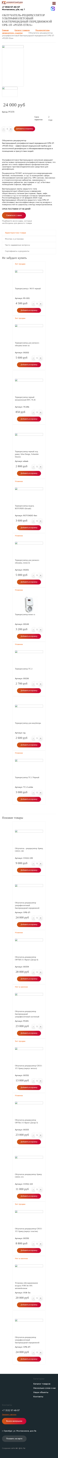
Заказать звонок (9, 1414)
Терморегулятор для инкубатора (28, 723)
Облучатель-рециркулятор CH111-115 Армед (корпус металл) (28, 1067)
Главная (5, 30)
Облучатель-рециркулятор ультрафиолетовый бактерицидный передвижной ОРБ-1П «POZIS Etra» (27, 906)
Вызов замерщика (14, 1421)
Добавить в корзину (24, 129)
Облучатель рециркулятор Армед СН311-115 (28, 1175)
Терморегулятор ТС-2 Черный (27, 777)
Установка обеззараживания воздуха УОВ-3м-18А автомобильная (26, 1285)
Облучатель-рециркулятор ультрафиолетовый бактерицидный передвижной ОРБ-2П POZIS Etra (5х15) (27, 1340)
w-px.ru (20, 1448)
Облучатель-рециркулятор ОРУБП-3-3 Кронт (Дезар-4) (26, 958)
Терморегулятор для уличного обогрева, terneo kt (27, 561)
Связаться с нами (14, 215)
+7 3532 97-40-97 (11, 1410)
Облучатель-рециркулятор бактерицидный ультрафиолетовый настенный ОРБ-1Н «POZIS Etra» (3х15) (27, 1014)
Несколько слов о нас (44, 1388)
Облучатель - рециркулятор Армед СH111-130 (29, 849)
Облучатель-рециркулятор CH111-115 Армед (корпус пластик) (28, 1230)
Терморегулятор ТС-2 (23, 669)
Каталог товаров (22, 30)
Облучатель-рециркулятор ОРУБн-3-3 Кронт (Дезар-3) (26, 1121)
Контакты (38, 1396)
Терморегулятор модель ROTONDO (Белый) (24, 507)
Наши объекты (40, 1392)
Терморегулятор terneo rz (25, 614)
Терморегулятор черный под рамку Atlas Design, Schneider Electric (27, 454)
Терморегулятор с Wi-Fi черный (28, 289)
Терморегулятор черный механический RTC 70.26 (25, 398)
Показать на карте (14, 1438)
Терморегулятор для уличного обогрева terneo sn (27, 344)
